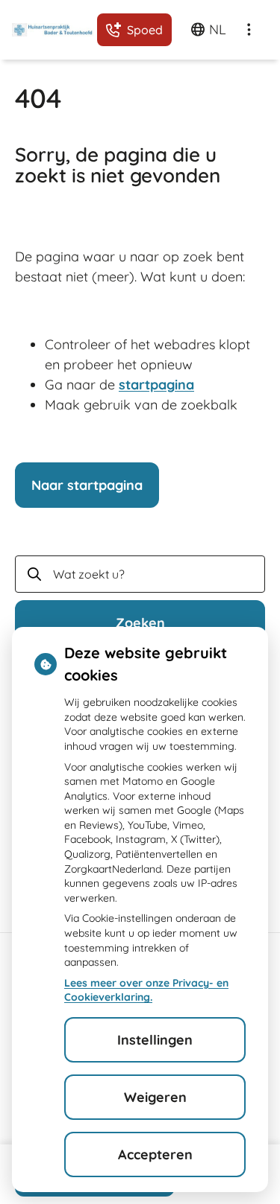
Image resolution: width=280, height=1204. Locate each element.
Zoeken (140, 622)
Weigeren (155, 1097)
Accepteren (155, 1154)
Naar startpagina (87, 485)
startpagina (156, 384)
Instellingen (155, 1039)
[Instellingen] (248, 29)
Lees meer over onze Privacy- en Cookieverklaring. (146, 990)
